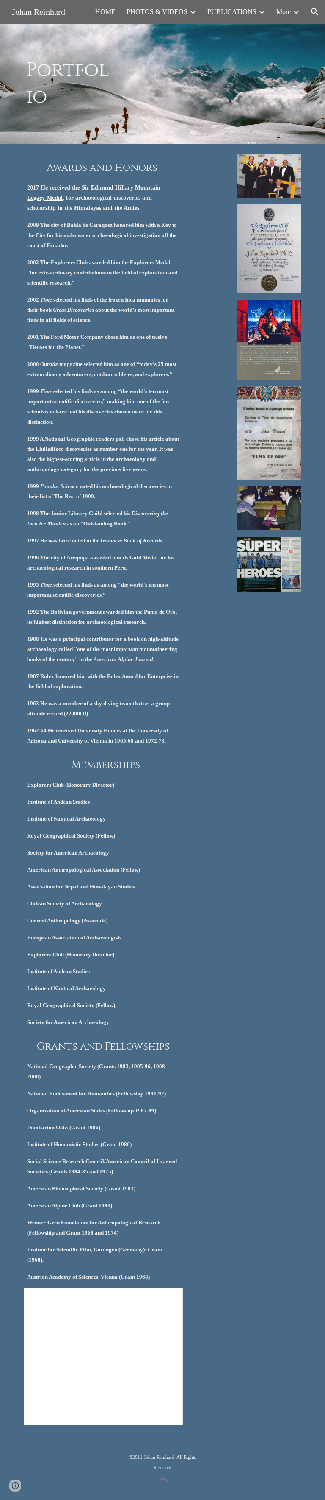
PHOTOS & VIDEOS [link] (157, 11)
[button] (315, 12)
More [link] (283, 11)
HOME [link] (105, 11)
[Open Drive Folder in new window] (167, 1299)
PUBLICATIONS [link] (231, 11)
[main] (68, 84)
